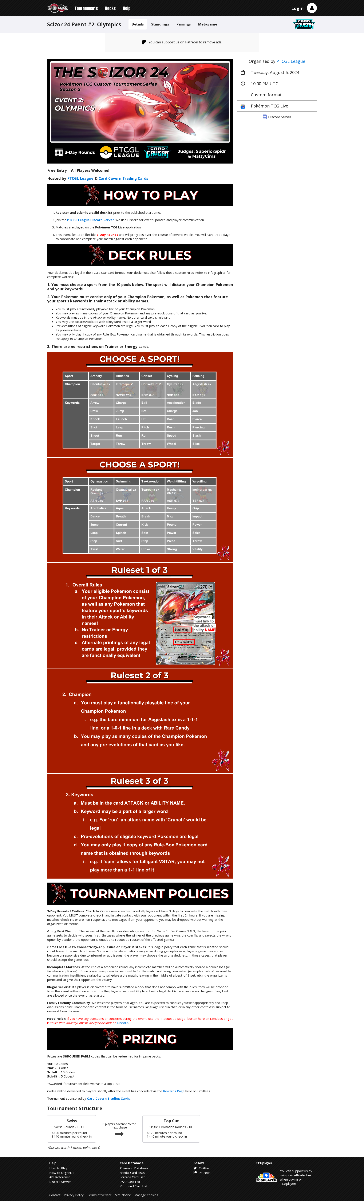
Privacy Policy (74, 1195)
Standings (160, 24)
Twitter (204, 1168)
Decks (110, 8)
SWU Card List (130, 1182)
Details (138, 24)
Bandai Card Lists (132, 1172)
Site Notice (123, 1195)
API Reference (59, 1177)
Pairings (184, 24)
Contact (54, 1195)
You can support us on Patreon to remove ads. (185, 42)
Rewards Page (174, 1091)
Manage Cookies (146, 1195)
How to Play (58, 1168)
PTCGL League (290, 61)
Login (297, 8)
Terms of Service (99, 1195)
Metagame (207, 24)
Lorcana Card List (132, 1177)
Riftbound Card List (133, 1186)
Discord (122, 1023)
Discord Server (279, 117)
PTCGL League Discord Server (90, 220)
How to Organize (61, 1172)
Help (126, 8)
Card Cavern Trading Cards (123, 178)
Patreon (204, 1172)
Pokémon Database (134, 1168)
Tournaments (86, 8)
